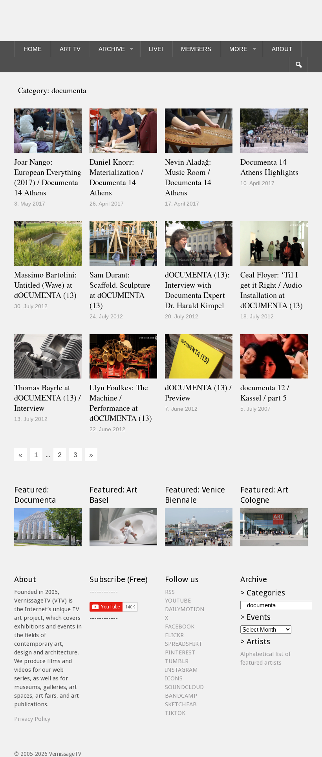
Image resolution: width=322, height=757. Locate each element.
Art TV (70, 49)
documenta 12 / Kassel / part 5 (264, 392)
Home (33, 49)
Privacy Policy (32, 718)
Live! (156, 49)
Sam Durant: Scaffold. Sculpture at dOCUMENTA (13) (120, 290)
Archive (112, 49)
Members (196, 49)
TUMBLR (176, 661)
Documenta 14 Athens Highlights (269, 166)
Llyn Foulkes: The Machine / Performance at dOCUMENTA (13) (121, 402)
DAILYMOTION (185, 609)
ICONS (174, 678)
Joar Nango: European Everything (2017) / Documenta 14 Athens (47, 177)
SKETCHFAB (181, 704)
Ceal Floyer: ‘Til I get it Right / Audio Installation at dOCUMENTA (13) (271, 290)
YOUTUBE (178, 600)
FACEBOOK (179, 626)
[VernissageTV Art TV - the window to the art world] (53, 20)
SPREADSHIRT (183, 643)
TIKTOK (175, 713)
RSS (170, 591)
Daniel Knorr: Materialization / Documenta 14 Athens (116, 177)
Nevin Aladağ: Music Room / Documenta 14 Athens (188, 177)
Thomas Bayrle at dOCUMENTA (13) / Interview (47, 397)
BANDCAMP (181, 695)
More (238, 49)
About (282, 49)
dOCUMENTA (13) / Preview (198, 392)
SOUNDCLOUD (184, 687)
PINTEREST (180, 652)
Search (298, 65)
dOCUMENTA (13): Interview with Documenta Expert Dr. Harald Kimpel (197, 290)
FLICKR (174, 635)
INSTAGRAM (181, 669)
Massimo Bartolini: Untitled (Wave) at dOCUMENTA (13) (45, 284)
